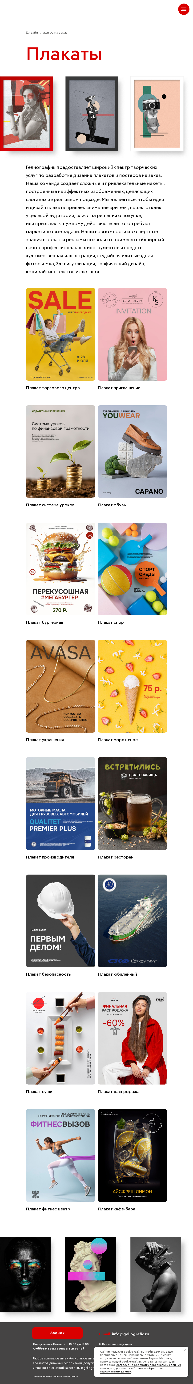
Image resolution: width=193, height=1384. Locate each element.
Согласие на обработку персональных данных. (56, 1377)
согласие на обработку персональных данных (148, 1365)
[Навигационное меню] (183, 9)
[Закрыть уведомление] (184, 1350)
